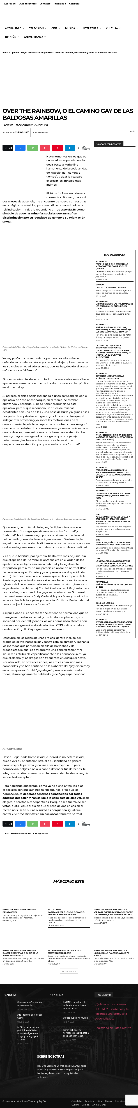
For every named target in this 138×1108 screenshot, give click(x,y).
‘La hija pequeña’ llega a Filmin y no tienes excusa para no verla (114, 543)
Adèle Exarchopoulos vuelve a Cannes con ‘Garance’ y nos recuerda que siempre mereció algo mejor (113, 520)
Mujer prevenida (21, 833)
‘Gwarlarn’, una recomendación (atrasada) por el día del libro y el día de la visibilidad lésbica (114, 624)
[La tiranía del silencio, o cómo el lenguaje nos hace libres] (69, 897)
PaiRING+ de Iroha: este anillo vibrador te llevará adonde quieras (112, 266)
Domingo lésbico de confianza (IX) (114, 605)
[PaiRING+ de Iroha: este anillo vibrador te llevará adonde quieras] (55, 1005)
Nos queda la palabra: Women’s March (111, 954)
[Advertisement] (69, 81)
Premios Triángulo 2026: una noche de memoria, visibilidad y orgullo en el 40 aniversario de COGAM (113, 473)
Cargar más (68, 970)
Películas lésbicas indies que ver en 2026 (114, 585)
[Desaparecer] (23, 897)
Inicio (5, 52)
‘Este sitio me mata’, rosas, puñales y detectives (110, 377)
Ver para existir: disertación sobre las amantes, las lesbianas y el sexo (113, 913)
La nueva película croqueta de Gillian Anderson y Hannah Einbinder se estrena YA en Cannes (114, 563)
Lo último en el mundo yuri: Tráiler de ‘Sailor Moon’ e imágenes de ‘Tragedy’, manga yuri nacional (28, 1033)
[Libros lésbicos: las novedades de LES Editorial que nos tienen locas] (55, 1033)
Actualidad (102, 261)
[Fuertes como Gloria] (69, 938)
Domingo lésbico (105, 603)
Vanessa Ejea (40, 132)
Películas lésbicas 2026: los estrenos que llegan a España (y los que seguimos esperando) (113, 329)
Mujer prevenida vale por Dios (37, 52)
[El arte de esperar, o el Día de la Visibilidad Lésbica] (23, 938)
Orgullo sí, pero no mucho (111, 287)
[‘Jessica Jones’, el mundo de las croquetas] (9, 1005)
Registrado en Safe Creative (113, 1028)
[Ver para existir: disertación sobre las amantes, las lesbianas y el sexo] (114, 897)
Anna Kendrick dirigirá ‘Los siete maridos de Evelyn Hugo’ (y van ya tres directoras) (114, 437)
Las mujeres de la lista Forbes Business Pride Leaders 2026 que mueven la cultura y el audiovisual (113, 353)
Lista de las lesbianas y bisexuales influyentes (108, 347)
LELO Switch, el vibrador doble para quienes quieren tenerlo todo (113, 495)
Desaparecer (10, 912)
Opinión (15, 52)
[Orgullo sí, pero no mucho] (55, 1020)
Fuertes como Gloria (59, 953)
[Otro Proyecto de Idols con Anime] (9, 1017)
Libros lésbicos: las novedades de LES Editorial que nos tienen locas (114, 306)
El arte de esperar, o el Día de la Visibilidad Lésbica (20, 954)
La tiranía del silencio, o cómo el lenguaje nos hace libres (66, 913)
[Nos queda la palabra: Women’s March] (114, 938)
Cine (98, 514)
